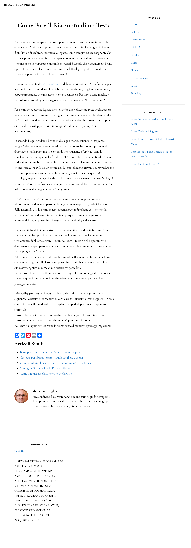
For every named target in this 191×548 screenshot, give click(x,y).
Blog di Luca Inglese (20, 4)
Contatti (19, 451)
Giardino (135, 55)
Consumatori (138, 39)
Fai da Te (136, 47)
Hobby (134, 70)
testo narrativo (49, 84)
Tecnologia (137, 93)
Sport (134, 85)
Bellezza (135, 32)
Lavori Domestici (140, 78)
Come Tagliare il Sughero (145, 131)
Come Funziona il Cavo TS (145, 164)
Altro (134, 24)
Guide (134, 62)
